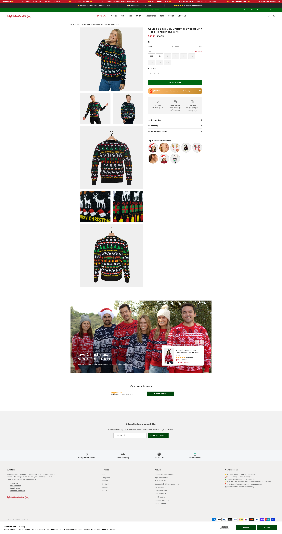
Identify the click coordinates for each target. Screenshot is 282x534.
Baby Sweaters (160, 494)
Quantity (151, 69)
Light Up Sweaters (161, 478)
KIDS (130, 16)
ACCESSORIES (151, 16)
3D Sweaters (159, 487)
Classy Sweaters (161, 490)
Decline (267, 528)
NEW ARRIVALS (101, 16)
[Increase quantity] (159, 73)
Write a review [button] (160, 393)
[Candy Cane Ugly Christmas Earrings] (153, 159)
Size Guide (105, 484)
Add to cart (175, 83)
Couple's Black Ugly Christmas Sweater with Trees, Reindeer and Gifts (97, 24)
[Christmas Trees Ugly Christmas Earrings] (164, 148)
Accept (246, 528)
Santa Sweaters (161, 503)
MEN (122, 16)
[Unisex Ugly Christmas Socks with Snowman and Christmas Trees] (175, 159)
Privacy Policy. (110, 529)
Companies (260, 10)
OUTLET (171, 16)
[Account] (269, 16)
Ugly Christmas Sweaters (19, 519)
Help (267, 10)
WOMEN (114, 16)
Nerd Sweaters (160, 481)
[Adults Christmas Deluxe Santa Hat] (153, 148)
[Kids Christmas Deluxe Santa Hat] (164, 159)
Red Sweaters (160, 497)
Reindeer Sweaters (162, 500)
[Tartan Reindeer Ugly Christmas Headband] (197, 148)
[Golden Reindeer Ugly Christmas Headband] (175, 148)
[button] (181, 357)
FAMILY (138, 16)
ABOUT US (182, 16)
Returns (253, 10)
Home (72, 24)
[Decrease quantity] (150, 73)
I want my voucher (158, 435)
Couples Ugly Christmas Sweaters (167, 484)
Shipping (246, 10)
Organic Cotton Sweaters (164, 474)
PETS (162, 16)
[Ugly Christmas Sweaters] (19, 16)
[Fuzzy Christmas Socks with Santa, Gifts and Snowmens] (186, 148)
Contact (272, 10)
